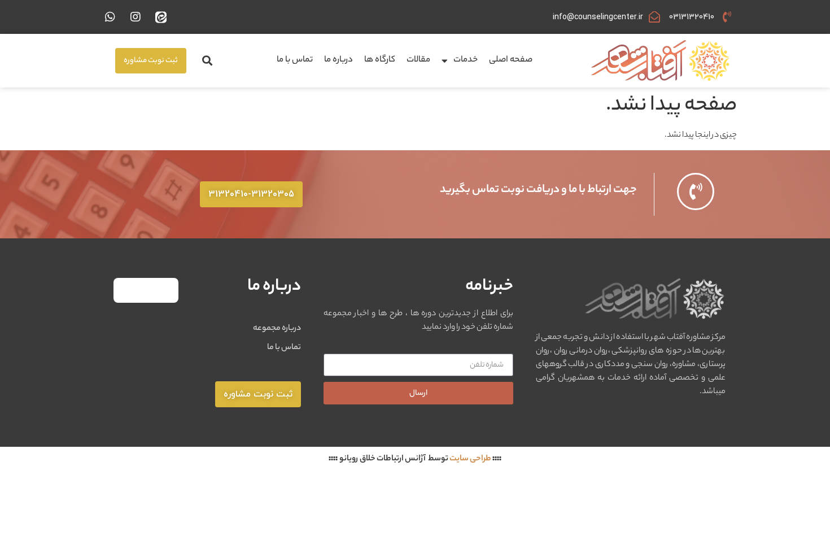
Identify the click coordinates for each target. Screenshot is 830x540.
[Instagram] (135, 17)
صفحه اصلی (510, 60)
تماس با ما (295, 60)
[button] (207, 60)
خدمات (465, 60)
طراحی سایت (470, 459)
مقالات (418, 60)
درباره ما (338, 60)
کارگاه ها (379, 60)
